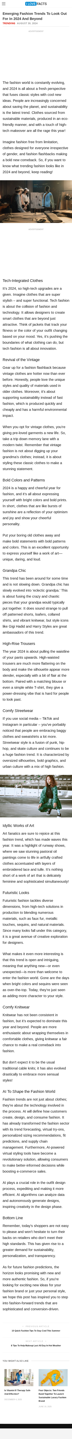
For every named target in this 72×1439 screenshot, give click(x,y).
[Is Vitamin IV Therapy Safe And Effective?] (18, 1377)
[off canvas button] (3, 3)
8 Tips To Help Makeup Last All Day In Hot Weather (36, 1345)
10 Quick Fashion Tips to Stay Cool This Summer (36, 1331)
